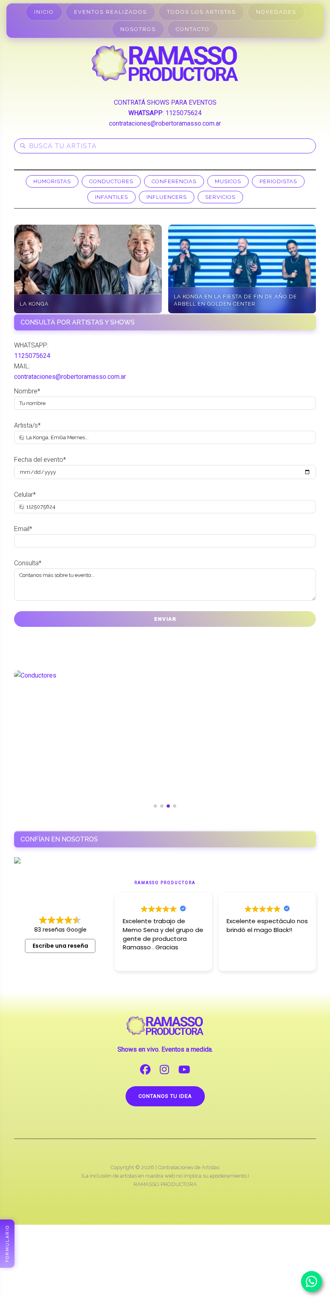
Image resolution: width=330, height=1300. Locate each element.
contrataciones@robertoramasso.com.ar (165, 123)
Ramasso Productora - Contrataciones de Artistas (165, 63)
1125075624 (183, 113)
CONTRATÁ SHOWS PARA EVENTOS (165, 102)
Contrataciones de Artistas (188, 1167)
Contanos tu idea (165, 1096)
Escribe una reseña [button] (60, 946)
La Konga (34, 304)
